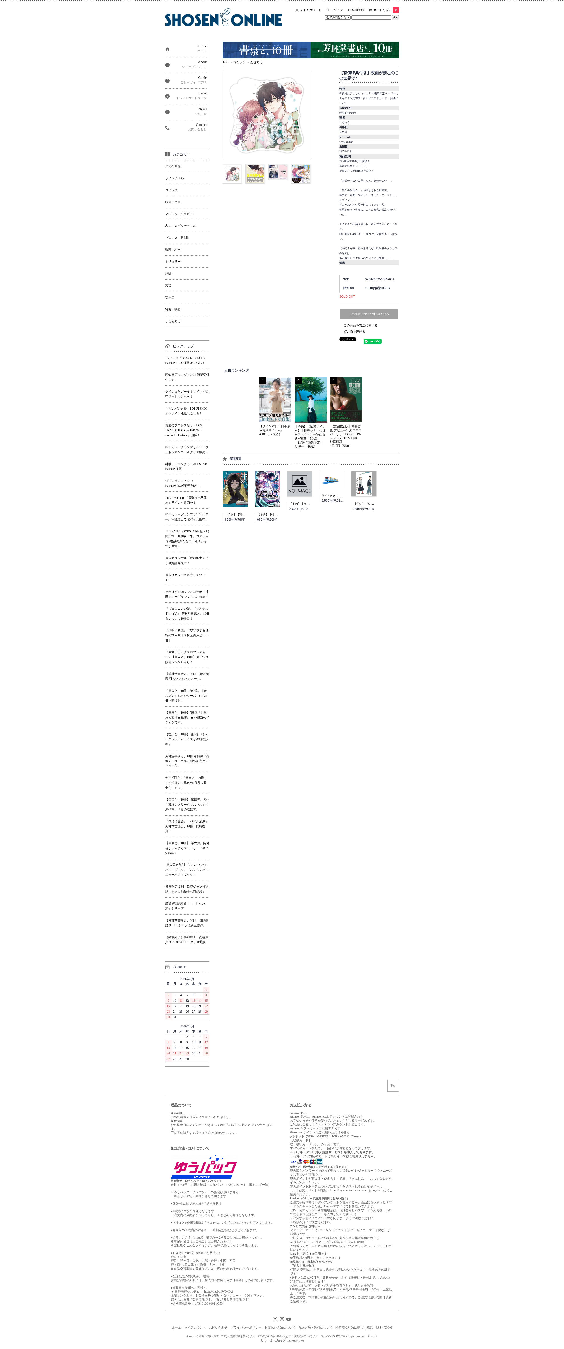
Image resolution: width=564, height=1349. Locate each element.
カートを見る (385, 10)
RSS (378, 1327)
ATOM (388, 1327)
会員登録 (358, 10)
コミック (239, 62)
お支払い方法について (280, 1327)
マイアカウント (310, 10)
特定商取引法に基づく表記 (354, 1327)
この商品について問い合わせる (369, 314)
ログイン (336, 10)
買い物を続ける (354, 331)
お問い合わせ (218, 1327)
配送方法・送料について (315, 1327)
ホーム (176, 1327)
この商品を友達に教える (361, 325)
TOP (225, 62)
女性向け (256, 62)
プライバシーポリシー (246, 1327)
